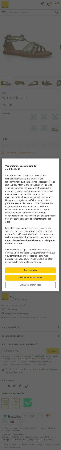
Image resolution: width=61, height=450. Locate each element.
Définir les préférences (30, 285)
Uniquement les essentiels (30, 277)
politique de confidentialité (23, 240)
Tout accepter (30, 270)
